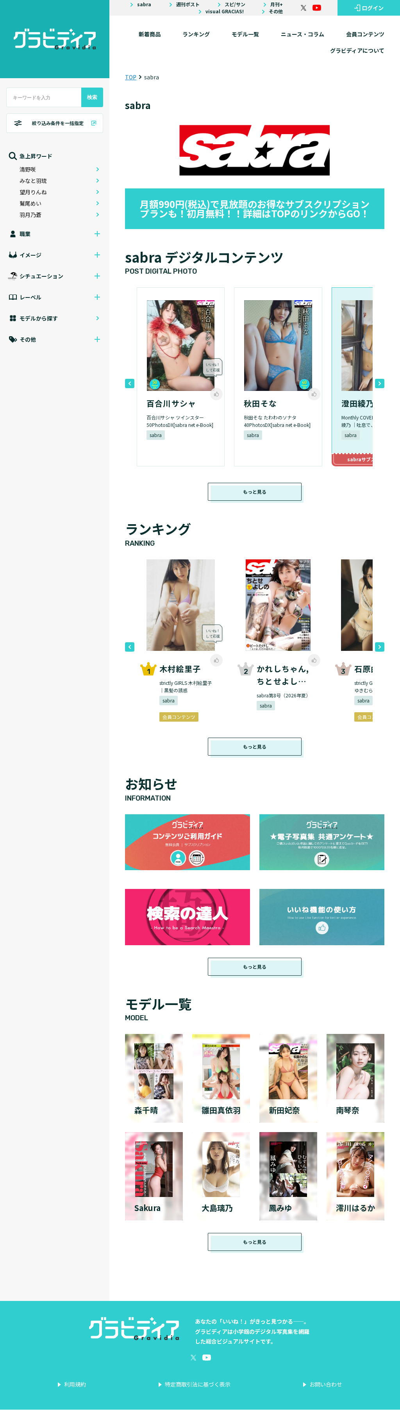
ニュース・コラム (302, 34)
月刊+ (276, 4)
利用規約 (75, 1384)
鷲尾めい (30, 203)
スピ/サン (235, 4)
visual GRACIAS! (224, 11)
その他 (276, 11)
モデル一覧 (245, 34)
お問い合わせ (325, 1384)
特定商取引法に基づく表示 (197, 1384)
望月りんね (33, 192)
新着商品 (150, 34)
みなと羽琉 (33, 181)
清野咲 (28, 169)
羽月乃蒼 (30, 215)
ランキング (196, 34)
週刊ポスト (188, 4)
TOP (130, 77)
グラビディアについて (357, 50)
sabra (144, 4)
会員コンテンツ (365, 34)
